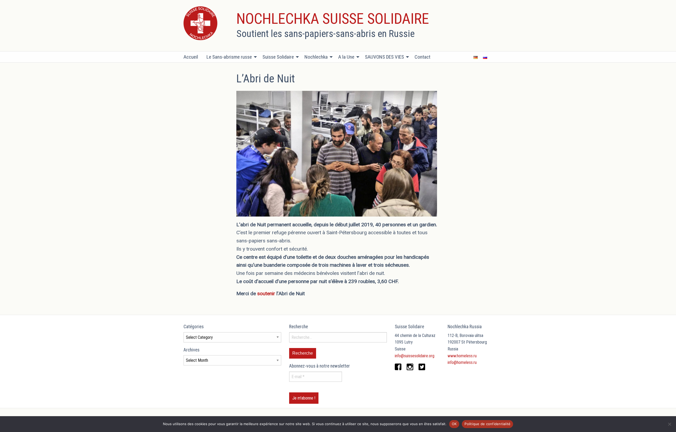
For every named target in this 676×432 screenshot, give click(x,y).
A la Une (346, 57)
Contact (422, 57)
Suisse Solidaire (278, 57)
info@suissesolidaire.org (414, 355)
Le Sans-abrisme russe (229, 57)
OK (454, 424)
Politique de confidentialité (487, 424)
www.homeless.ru (462, 355)
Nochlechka (316, 57)
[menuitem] (193, 57)
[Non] (669, 424)
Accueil (191, 57)
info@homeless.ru (462, 362)
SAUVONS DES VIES (384, 57)
